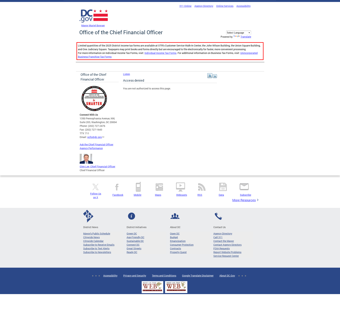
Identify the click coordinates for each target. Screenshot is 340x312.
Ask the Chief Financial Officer (96, 144)
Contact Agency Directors (227, 244)
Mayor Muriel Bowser (93, 25)
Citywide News (91, 237)
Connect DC (133, 244)
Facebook (117, 195)
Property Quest (178, 252)
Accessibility (243, 6)
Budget (174, 237)
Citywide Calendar (93, 241)
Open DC (175, 233)
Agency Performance (91, 148)
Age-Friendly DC (135, 237)
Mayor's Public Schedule (96, 233)
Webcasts (181, 195)
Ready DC (132, 252)
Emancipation (178, 241)
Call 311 (218, 237)
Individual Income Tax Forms (160, 53)
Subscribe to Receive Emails (98, 244)
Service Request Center (226, 256)
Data (221, 195)
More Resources (244, 200)
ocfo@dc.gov (94, 137)
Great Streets (134, 248)
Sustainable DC (135, 241)
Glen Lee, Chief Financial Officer (97, 166)
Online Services (224, 6)
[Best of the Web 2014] (152, 291)
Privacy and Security (134, 275)
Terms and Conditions (164, 275)
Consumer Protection (182, 244)
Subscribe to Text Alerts (96, 248)
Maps (158, 195)
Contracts (175, 248)
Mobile (137, 195)
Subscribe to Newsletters (97, 252)
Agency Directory (203, 6)
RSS (199, 195)
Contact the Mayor (223, 241)
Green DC (132, 233)
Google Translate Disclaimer (198, 275)
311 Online (185, 6)
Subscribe (245, 195)
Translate (245, 36)
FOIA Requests (221, 248)
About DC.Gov (227, 275)
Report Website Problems (227, 252)
